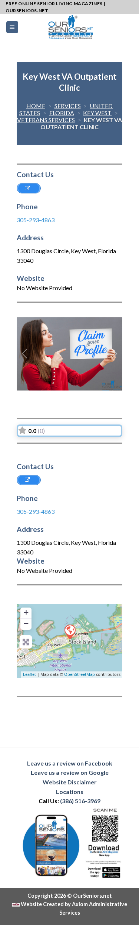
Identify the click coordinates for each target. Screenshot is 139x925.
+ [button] (26, 612)
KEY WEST (97, 112)
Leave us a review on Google (70, 772)
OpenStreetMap (79, 674)
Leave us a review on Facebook (69, 763)
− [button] (26, 623)
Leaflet (29, 674)
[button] (25, 354)
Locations (69, 791)
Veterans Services (46, 119)
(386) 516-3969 (80, 800)
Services (67, 105)
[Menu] (12, 27)
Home (35, 105)
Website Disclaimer (70, 781)
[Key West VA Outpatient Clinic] (69, 631)
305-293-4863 (35, 219)
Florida (61, 112)
